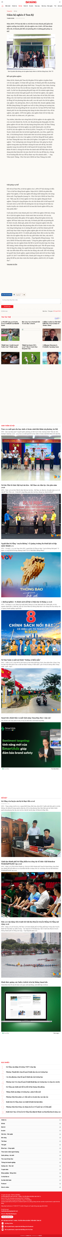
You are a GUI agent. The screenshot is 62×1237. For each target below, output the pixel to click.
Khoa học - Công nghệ (7, 1148)
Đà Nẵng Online (9, 1223)
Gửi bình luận (7, 306)
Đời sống (3, 1137)
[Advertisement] (31, 171)
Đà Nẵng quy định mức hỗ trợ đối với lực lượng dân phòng (25, 1087)
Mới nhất (7, 6)
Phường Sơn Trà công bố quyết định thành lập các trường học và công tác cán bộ (33, 1082)
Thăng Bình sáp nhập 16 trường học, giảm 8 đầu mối (23, 1092)
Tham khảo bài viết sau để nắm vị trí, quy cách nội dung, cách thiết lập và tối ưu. (24, 985)
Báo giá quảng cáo (7, 1216)
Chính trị (14, 6)
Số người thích (57, 311)
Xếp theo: (45, 311)
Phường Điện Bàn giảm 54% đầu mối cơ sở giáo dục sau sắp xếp (27, 1097)
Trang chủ (9, 11)
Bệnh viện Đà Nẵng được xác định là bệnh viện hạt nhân (24, 1102)
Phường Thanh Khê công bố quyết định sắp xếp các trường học (27, 1072)
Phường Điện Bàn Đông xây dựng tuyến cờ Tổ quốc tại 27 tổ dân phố (28, 1107)
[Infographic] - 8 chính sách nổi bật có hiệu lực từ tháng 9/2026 (27, 602)
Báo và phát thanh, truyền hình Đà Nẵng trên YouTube (19, 1229)
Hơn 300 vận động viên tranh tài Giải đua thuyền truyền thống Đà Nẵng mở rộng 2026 (30, 923)
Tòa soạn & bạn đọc (7, 1159)
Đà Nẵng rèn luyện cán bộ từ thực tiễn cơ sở (18, 801)
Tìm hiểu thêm (55, 769)
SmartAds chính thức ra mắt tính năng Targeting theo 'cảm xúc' (26, 718)
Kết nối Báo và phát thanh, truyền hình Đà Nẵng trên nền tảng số (21, 1220)
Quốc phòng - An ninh (7, 1155)
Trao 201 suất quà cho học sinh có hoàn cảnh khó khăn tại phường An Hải (29, 429)
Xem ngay (56, 1033)
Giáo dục (37, 6)
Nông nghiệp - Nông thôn (8, 1173)
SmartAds (6, 769)
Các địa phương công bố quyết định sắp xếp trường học (24, 1077)
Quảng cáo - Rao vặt (7, 1166)
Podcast (3, 1183)
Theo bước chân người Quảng (10, 1152)
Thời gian (50, 311)
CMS (28, 1235)
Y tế (55, 6)
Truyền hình (4, 1169)
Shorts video (5, 1187)
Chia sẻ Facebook (7, 294)
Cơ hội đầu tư (5, 1176)
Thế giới (3, 1145)
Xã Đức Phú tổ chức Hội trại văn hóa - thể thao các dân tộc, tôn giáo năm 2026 (29, 486)
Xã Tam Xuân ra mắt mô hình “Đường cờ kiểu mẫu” (21, 660)
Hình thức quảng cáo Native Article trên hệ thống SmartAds (24, 982)
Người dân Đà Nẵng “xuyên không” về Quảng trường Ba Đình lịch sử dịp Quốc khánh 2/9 (29, 544)
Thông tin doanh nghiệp (8, 1162)
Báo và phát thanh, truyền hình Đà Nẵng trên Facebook (19, 1226)
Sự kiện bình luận (6, 1180)
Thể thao (4, 1141)
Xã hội (20, 6)
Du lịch (31, 6)
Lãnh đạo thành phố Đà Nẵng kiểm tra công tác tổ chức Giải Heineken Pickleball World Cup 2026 (28, 862)
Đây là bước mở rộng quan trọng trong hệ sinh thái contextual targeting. (22, 720)
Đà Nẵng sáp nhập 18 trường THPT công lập (21, 1067)
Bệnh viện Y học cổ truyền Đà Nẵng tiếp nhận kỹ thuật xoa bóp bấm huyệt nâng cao (33, 1112)
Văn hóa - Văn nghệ (46, 6)
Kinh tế (26, 6)
